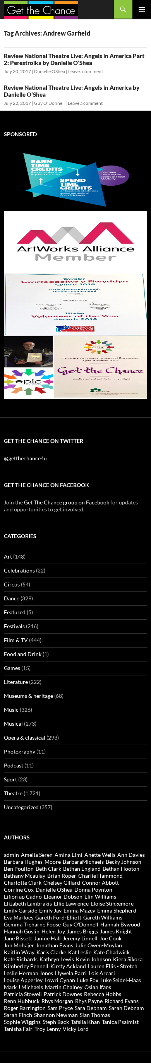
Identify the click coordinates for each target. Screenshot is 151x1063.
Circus (12, 584)
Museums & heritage (28, 695)
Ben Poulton (19, 868)
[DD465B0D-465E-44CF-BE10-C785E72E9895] (75, 367)
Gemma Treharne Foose (32, 924)
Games (12, 668)
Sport (10, 779)
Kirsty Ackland (68, 966)
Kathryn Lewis (56, 959)
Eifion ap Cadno (23, 896)
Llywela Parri (71, 973)
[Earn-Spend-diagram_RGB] (75, 179)
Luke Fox (87, 980)
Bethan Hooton (121, 868)
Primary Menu (141, 9)
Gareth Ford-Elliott (58, 917)
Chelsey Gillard (61, 882)
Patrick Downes (63, 994)
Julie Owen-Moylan (98, 945)
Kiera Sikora (127, 959)
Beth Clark (48, 868)
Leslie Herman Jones (28, 973)
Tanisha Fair (18, 1028)
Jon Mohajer (19, 945)
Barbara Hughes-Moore (32, 861)
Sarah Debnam (126, 1008)
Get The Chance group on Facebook (66, 502)
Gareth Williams (102, 917)
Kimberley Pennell (26, 966)
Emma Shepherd (116, 910)
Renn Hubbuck (21, 1001)
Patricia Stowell (23, 994)
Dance (11, 598)
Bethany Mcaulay (24, 875)
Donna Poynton (93, 889)
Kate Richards (21, 959)
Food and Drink (22, 654)
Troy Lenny (47, 1028)
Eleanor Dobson (63, 896)
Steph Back (56, 1022)
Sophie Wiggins (22, 1022)
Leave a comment (85, 71)
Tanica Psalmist (120, 1022)
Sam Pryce (60, 1008)
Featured (15, 612)
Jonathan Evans (54, 945)
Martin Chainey (63, 987)
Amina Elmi (68, 854)
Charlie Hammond (100, 875)
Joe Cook (111, 938)
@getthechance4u (25, 458)
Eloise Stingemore (112, 903)
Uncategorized (21, 807)
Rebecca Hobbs (102, 994)
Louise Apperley (23, 980)
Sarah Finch (18, 1015)
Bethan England (82, 868)
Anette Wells (99, 854)
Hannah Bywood (120, 924)
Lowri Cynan (60, 980)
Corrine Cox (19, 889)
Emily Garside (20, 910)
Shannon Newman (56, 1015)
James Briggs (82, 931)
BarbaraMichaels (83, 861)
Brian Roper (61, 875)
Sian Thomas (95, 1015)
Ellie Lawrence (71, 903)
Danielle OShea (49, 71)
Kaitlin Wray (19, 952)
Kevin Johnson (93, 959)
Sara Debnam (91, 1008)
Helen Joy (53, 931)
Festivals (14, 626)
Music (11, 709)
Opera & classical (24, 737)
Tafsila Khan (85, 1022)
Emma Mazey (79, 910)
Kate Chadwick (111, 952)
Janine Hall (47, 938)
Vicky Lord (76, 1028)
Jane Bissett (18, 938)
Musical (13, 723)
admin (11, 854)
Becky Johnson (123, 861)
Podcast (13, 765)
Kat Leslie (79, 952)
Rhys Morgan (57, 1001)
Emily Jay (50, 910)
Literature (16, 681)
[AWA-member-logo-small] (75, 241)
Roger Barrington (25, 1008)
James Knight (116, 931)
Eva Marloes (18, 917)
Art (8, 556)
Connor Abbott (100, 882)
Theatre (13, 793)
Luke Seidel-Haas (120, 980)
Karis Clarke (51, 952)
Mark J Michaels (23, 987)
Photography (19, 751)
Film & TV (16, 640)
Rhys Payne (89, 1001)
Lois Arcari (102, 973)
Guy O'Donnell (49, 103)
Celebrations (19, 570)
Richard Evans (122, 1001)
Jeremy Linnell (80, 938)
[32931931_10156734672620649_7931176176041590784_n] (75, 304)
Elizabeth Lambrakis (28, 903)
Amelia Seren (37, 854)
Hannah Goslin (21, 931)
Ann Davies (131, 854)
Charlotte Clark (22, 882)
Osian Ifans (97, 987)
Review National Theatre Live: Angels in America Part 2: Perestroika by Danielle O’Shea (74, 59)
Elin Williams (100, 896)
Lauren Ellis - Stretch (112, 966)
